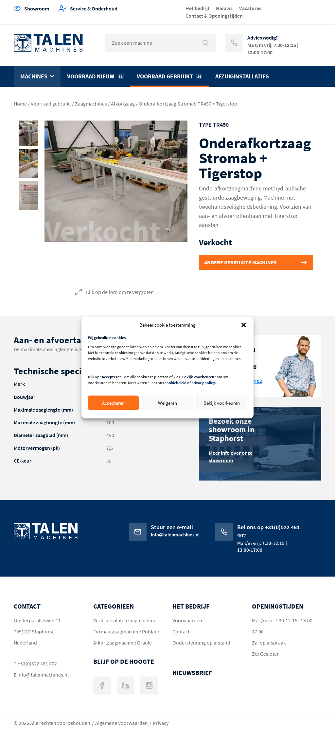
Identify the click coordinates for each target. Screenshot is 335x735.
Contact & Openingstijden (214, 15)
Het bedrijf (197, 8)
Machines (33, 76)
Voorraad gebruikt (169, 76)
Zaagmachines (91, 103)
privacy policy (203, 382)
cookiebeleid (175, 382)
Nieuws (224, 8)
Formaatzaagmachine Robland (127, 631)
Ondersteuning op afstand (201, 642)
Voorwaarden (187, 620)
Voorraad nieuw (95, 76)
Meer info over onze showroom (231, 456)
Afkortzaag (123, 103)
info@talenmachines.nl (43, 674)
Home (20, 103)
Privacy (160, 723)
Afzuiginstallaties (242, 76)
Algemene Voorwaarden (121, 723)
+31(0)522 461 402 (37, 663)
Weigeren (167, 403)
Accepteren (113, 403)
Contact (180, 631)
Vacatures (250, 8)
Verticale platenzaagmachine (124, 620)
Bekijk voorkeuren (221, 403)
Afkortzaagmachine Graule (122, 642)
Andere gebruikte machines (240, 262)
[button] (243, 324)
